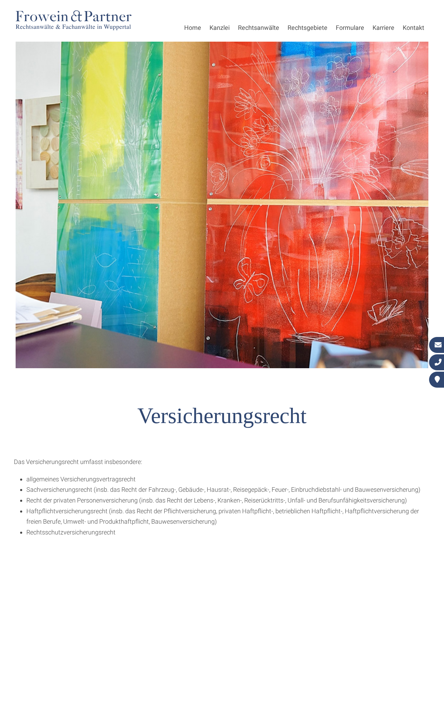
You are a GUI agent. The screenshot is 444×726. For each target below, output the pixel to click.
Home (192, 27)
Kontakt (413, 27)
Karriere (383, 27)
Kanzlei (220, 27)
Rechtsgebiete (307, 27)
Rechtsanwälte (258, 27)
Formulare (350, 27)
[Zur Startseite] (73, 28)
